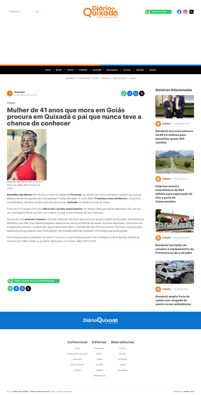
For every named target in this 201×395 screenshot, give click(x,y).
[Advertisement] (100, 44)
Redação (20, 92)
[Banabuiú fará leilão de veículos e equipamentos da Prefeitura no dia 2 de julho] (174, 220)
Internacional (84, 78)
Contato (77, 370)
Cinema (132, 78)
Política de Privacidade (77, 354)
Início (48, 70)
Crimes (127, 70)
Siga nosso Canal (159, 12)
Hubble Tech (188, 392)
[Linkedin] (136, 93)
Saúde (152, 70)
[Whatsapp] (123, 93)
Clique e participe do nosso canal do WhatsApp (34, 281)
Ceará (70, 70)
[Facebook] (179, 12)
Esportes (106, 78)
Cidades (83, 70)
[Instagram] (185, 12)
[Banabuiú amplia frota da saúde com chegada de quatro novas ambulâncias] (174, 272)
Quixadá (97, 70)
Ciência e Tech (119, 78)
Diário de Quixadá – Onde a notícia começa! (32, 392)
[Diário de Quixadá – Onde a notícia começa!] (100, 11)
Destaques (112, 70)
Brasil (59, 70)
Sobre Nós (77, 359)
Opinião (140, 70)
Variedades (70, 78)
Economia (122, 359)
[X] (191, 11)
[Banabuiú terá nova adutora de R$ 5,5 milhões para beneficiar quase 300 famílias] (174, 106)
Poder (96, 78)
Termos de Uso (77, 365)
